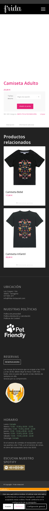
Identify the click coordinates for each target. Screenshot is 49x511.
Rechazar (19, 506)
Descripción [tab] (10, 125)
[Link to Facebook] (40, 484)
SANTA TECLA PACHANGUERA (27, 114)
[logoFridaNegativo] (20, 9)
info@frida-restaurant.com (14, 298)
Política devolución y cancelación (17, 316)
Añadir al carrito (25, 106)
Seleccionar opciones (25, 203)
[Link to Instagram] (36, 484)
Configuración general (36, 506)
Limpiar (42, 114)
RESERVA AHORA (12, 362)
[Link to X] (43, 484)
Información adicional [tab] (26, 125)
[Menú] (41, 9)
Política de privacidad (12, 313)
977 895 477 (9, 296)
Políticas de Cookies (12, 318)
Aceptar (8, 506)
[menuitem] (41, 9)
